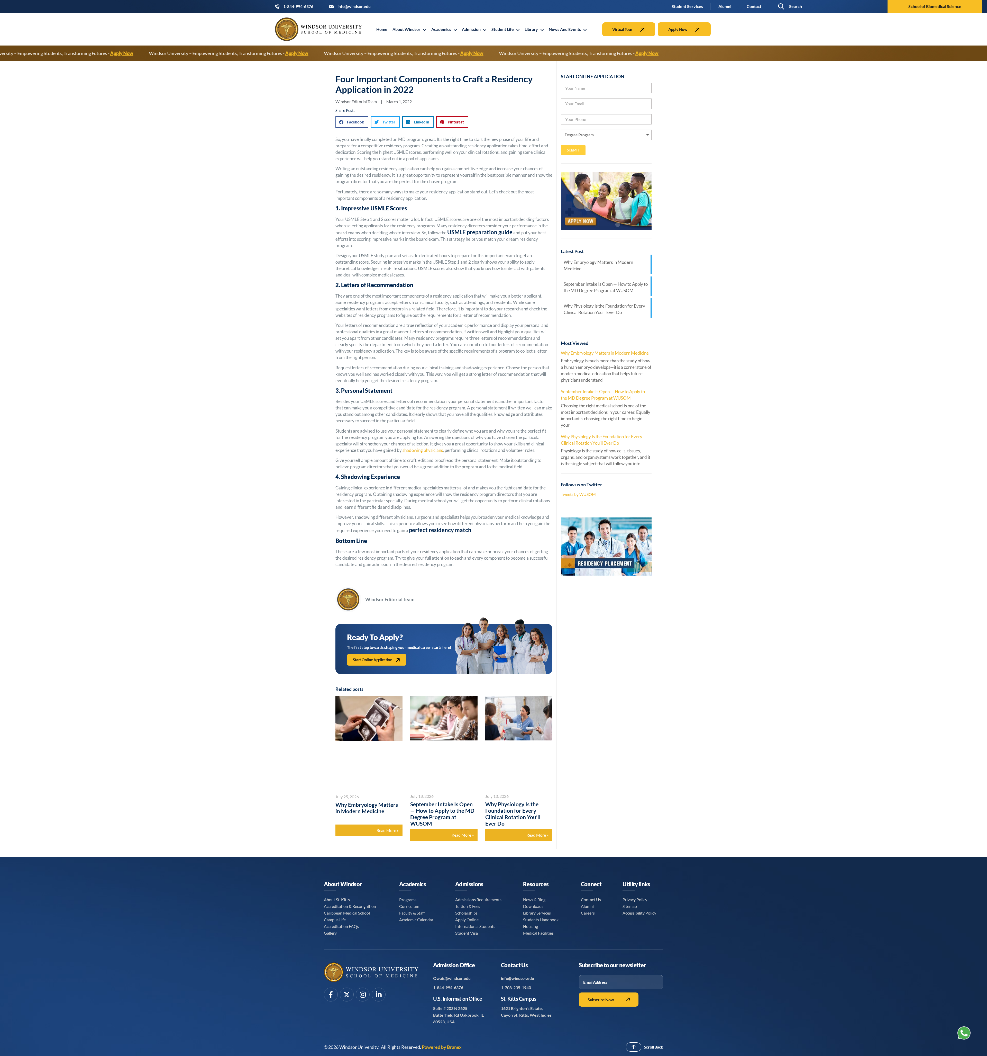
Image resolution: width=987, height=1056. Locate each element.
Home (381, 29)
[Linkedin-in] (379, 994)
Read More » (388, 830)
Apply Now (571, 53)
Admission (471, 29)
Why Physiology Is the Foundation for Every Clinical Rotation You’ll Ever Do (513, 814)
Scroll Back (653, 1046)
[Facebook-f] (331, 994)
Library (531, 29)
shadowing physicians (423, 450)
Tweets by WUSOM (578, 494)
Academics (441, 29)
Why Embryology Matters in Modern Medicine (366, 807)
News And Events (565, 29)
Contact (754, 6)
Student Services (687, 6)
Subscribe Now (601, 999)
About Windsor (406, 29)
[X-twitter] (347, 994)
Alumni (724, 6)
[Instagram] (363, 994)
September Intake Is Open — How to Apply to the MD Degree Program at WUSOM (442, 814)
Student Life (502, 29)
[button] (797, 6)
